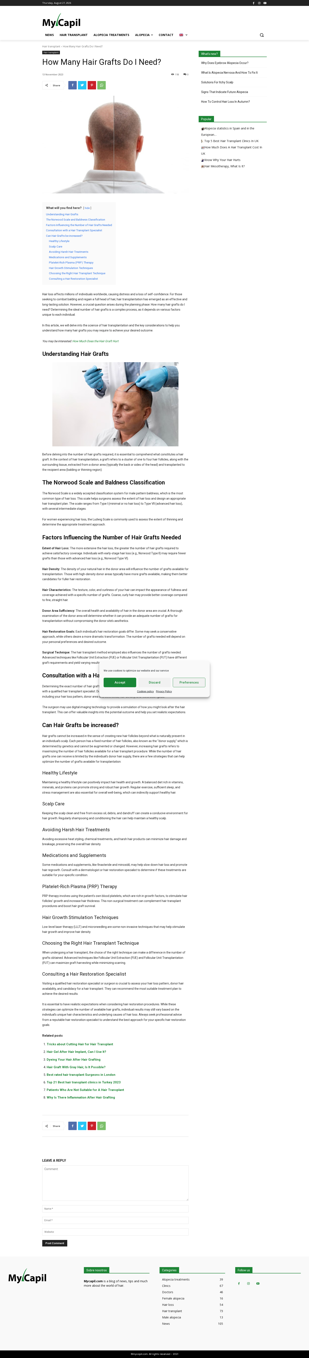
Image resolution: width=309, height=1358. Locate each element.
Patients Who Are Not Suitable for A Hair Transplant (85, 1090)
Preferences (189, 682)
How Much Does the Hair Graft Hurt (95, 341)
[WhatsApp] (101, 85)
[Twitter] (82, 85)
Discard (154, 682)
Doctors (167, 1292)
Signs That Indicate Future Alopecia (224, 92)
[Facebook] (253, 3)
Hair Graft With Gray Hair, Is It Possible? (76, 1067)
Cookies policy (145, 691)
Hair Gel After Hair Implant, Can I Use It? (76, 1052)
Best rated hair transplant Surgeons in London (81, 1075)
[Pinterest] (92, 85)
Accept (120, 682)
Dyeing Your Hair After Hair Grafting (73, 1059)
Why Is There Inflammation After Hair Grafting (81, 1097)
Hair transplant (51, 46)
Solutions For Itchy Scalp (217, 82)
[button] (262, 35)
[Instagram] (259, 3)
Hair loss (168, 1305)
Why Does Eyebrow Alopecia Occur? (226, 63)
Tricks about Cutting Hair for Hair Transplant (80, 1044)
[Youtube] (265, 3)
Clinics (166, 1286)
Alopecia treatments (176, 1279)
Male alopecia (171, 1317)
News (166, 1324)
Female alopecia (173, 1298)
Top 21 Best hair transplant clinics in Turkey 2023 (84, 1082)
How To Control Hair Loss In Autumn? (225, 101)
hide (87, 208)
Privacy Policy (164, 691)
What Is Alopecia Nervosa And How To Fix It (229, 72)
